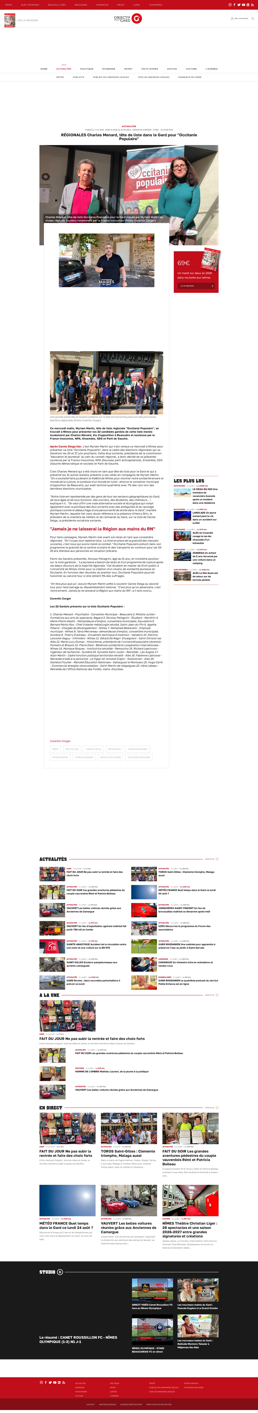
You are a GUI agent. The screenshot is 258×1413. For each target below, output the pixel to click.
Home (43, 69)
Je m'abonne (187, 286)
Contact (91, 1404)
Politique (86, 69)
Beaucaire (81, 5)
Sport (128, 69)
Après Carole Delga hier (65, 446)
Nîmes (8, 5)
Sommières (155, 5)
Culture (191, 69)
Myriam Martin (60, 757)
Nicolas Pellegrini (110, 757)
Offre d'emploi (191, 1383)
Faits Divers (150, 69)
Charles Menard (84, 757)
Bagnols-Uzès (57, 5)
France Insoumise (138, 749)
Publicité (78, 77)
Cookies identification (131, 1404)
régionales (114, 749)
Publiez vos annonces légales (111, 77)
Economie (108, 69)
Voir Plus (209, 859)
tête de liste (72, 749)
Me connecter (241, 18)
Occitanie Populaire (139, 757)
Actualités (63, 69)
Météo (60, 77)
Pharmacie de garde (190, 77)
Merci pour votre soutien (159, 1404)
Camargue (102, 5)
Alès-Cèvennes (30, 5)
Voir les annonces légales (153, 77)
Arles (120, 5)
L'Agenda (212, 69)
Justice (172, 69)
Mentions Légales (107, 1404)
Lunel (136, 5)
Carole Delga (93, 749)
